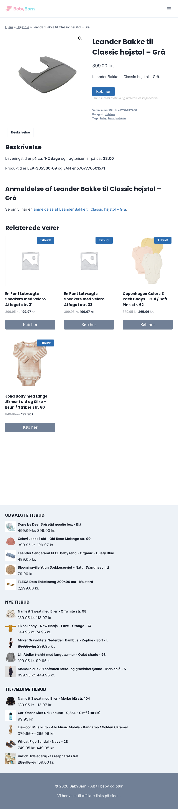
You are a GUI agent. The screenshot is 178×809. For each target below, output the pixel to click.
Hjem (9, 27)
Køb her (103, 91)
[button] (80, 38)
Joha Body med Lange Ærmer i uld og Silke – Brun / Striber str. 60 (26, 402)
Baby (103, 118)
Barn (111, 118)
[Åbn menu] (169, 8)
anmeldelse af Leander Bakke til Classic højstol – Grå (80, 209)
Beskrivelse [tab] (20, 132)
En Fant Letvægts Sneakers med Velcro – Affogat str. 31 (27, 299)
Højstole (22, 27)
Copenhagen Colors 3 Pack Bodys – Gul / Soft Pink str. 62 (145, 299)
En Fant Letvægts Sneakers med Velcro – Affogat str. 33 (86, 299)
